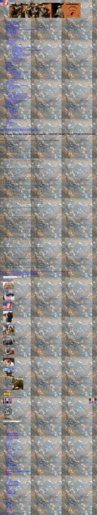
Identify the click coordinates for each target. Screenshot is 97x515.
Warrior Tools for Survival (18, 52)
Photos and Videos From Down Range (12, 397)
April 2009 (8, 509)
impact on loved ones (10, 448)
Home (4, 20)
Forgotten (14, 77)
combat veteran (15, 271)
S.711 (7, 477)
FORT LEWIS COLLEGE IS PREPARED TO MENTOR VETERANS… (19, 129)
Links (7, 67)
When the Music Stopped (18, 78)
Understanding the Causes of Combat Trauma (17, 85)
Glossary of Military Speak (12, 82)
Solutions (8, 66)
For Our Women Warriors (12, 28)
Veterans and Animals (11, 33)
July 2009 (8, 505)
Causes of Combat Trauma (12, 22)
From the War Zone (10, 70)
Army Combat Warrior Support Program (18, 96)
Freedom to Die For (8, 302)
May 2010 (8, 503)
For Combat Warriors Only (9, 21)
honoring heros (23, 271)
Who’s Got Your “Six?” (11, 35)
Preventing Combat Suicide (17, 471)
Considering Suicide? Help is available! (8, 280)
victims (7, 488)
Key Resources (9, 62)
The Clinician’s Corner (8, 84)
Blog (4, 89)
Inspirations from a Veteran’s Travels (14, 100)
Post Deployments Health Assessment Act (13, 469)
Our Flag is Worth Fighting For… (14, 102)
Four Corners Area (11, 444)
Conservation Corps (9, 439)
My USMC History (13, 108)
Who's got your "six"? (8, 367)
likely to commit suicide (10, 453)
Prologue (14, 46)
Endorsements (12, 112)
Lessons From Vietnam (11, 99)
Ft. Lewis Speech (13, 117)
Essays (4, 91)
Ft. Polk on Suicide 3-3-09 (15, 118)
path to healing (11, 465)
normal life (8, 461)
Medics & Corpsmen (11, 30)
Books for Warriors (10, 43)
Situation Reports (13, 80)
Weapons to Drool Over (12, 36)
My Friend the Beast (17, 51)
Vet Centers (9, 63)
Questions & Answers (11, 41)
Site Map (5, 126)
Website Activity (10, 125)
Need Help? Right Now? (6, 291)
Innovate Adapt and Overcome (14, 449)
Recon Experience (13, 111)
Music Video (8, 459)
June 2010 (8, 502)
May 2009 (8, 507)
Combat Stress (12, 433)
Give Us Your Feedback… (12, 123)
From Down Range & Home (10, 69)
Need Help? (6, 39)
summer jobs (8, 479)
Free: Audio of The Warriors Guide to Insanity (23, 47)
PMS (7, 466)
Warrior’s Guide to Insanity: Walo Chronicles (20, 54)
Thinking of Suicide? (11, 40)
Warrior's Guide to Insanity (15, 44)
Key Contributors (10, 122)
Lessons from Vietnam (8, 392)
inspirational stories (53, 271)
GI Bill (7, 445)
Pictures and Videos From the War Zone (18, 71)
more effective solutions (10, 457)
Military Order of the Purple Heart (12, 455)
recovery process (9, 475)
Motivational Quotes (11, 104)
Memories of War (16, 74)
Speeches (8, 119)
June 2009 (8, 506)
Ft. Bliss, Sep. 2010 (13, 115)
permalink (67, 271)
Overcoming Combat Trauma (13, 86)
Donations (8, 121)
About (4, 106)
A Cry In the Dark (16, 76)
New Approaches (10, 88)
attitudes (7, 428)
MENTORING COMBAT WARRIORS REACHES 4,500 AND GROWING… (20, 130)
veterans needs (12, 485)
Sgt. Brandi (16, 137)
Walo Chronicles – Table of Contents (21, 55)
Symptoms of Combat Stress (13, 26)
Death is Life (15, 56)
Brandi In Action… (10, 114)
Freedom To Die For (11, 92)
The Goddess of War (17, 58)
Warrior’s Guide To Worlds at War (17, 48)
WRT (7, 496)
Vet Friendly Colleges (11, 103)
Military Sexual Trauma (11, 456)
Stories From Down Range (15, 73)
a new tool (8, 427)
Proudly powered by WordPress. (8, 514)
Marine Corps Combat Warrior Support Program (20, 97)
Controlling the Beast (14, 24)
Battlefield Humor (10, 81)
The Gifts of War (10, 25)
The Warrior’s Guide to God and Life (18, 59)
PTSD (8, 473)
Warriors (9, 490)
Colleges (8, 431)
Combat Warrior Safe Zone (12, 37)
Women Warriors (7, 338)
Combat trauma (12, 435)
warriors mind (10, 493)
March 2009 (9, 510)
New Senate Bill (9, 460)
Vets (7, 486)
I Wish (7, 452)
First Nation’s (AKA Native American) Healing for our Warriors (21, 29)
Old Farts (7, 463)
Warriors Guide (11, 491)
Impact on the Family (11, 32)
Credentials (11, 110)
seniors (7, 478)
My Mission (9, 107)
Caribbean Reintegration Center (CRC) (18, 95)
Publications (9, 65)
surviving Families (12, 481)
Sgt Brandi (12, 0)
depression (8, 442)
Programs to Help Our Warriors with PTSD (16, 93)
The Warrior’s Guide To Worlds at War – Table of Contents (26, 50)
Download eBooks (13, 61)
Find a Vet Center (7, 406)
